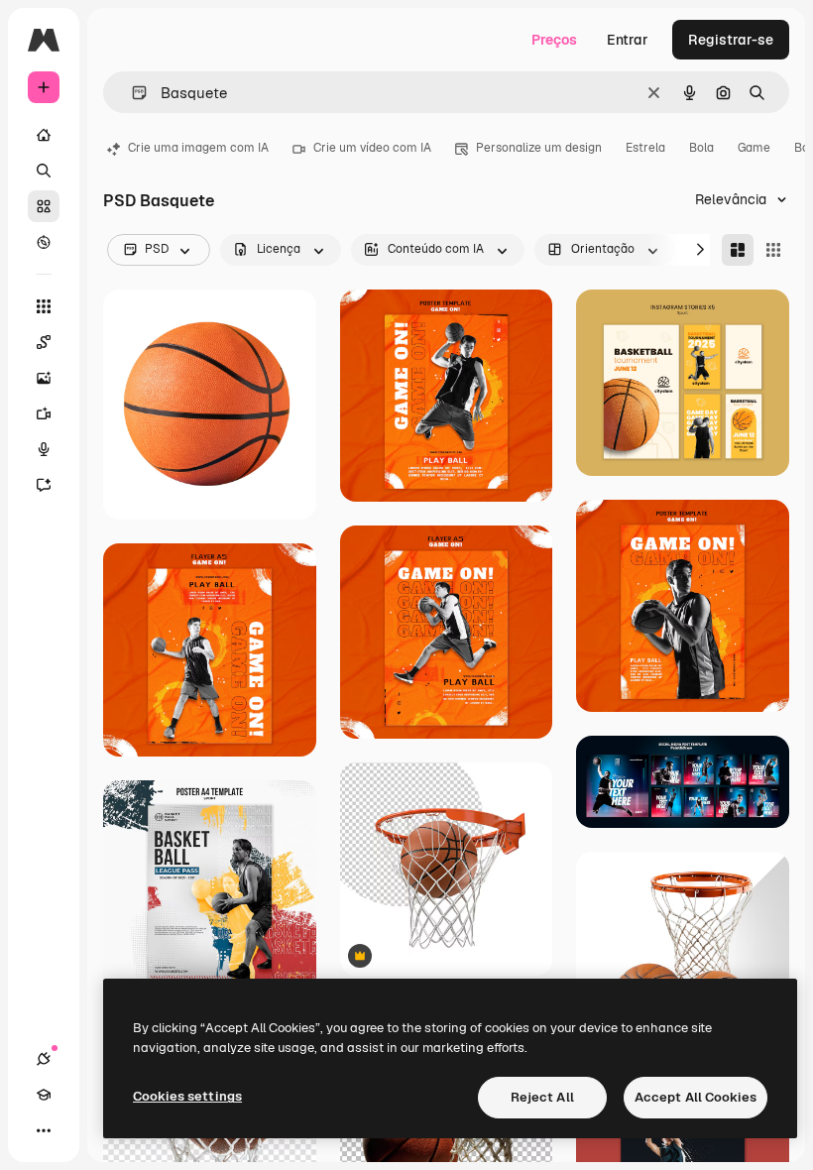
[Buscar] (43, 170)
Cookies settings (187, 1096)
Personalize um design (539, 148)
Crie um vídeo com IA (372, 148)
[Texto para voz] (43, 449)
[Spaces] (43, 342)
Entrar (627, 40)
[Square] (773, 250)
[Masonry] (738, 250)
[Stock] (43, 206)
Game (754, 148)
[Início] (43, 135)
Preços (554, 40)
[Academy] (43, 1095)
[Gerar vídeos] (43, 413)
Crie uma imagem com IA (198, 148)
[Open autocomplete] (131, 92)
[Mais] (43, 1130)
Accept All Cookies (695, 1097)
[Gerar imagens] (43, 378)
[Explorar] (43, 242)
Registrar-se (730, 40)
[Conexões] (43, 1059)
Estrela (645, 148)
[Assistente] (43, 485)
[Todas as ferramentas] (43, 306)
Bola (701, 148)
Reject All (542, 1097)
